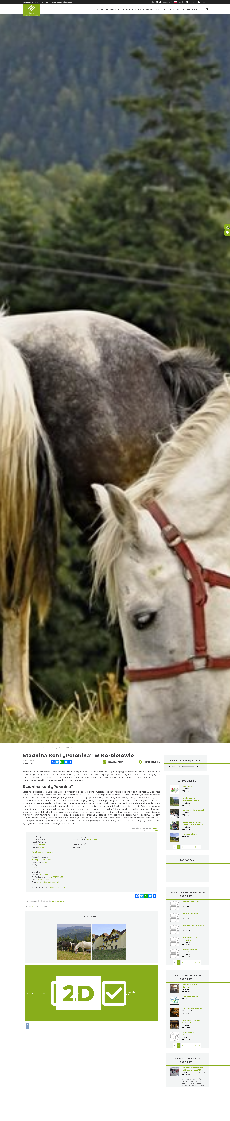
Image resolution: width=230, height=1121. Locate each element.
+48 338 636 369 (42, 880)
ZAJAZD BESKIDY (190, 996)
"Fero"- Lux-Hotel (190, 913)
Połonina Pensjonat (191, 901)
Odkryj (100, 9)
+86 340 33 (43, 875)
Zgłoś (155, 828)
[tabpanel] (74, 942)
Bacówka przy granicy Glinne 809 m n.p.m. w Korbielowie (192, 824)
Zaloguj (203, 2)
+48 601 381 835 (56, 877)
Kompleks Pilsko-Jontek (193, 810)
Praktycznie (152, 9)
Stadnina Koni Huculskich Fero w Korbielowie (190, 800)
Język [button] (181, 2)
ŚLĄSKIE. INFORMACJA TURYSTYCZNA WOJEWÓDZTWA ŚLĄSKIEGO (47, 2)
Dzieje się (166, 9)
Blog (176, 9)
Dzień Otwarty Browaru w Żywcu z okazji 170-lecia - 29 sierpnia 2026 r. (193, 1070)
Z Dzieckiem (124, 9)
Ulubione (192, 2)
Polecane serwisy (190, 9)
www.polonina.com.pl (57, 887)
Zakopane (187, 873)
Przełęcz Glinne (189, 834)
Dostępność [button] (167, 2)
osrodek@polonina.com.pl (48, 882)
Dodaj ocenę (58, 901)
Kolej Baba (187, 786)
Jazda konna (91, 839)
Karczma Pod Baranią (192, 1008)
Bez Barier (138, 9)
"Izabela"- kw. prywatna (193, 925)
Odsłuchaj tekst (115, 762)
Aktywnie (111, 9)
